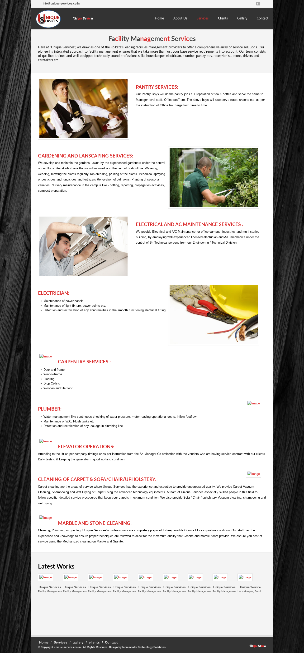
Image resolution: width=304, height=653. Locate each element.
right (262, 568)
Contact (111, 642)
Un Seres (83, 18)
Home (43, 642)
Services (60, 642)
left (254, 568)
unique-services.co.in (67, 647)
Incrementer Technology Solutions (144, 647)
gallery (78, 642)
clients (94, 642)
